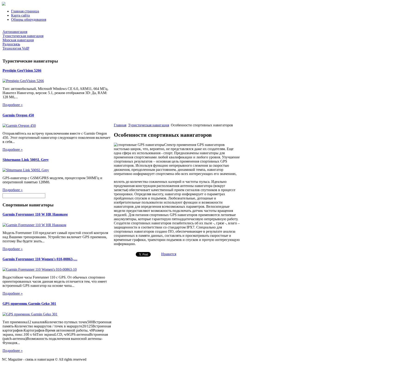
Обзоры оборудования (28, 19)
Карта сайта (20, 15)
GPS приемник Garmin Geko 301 (29, 304)
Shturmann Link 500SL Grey (26, 160)
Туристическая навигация (148, 125)
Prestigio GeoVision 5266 (22, 70)
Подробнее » (13, 105)
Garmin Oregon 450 (18, 115)
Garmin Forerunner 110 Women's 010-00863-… (40, 259)
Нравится (168, 254)
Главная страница (25, 11)
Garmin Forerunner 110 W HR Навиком (35, 214)
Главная (120, 125)
